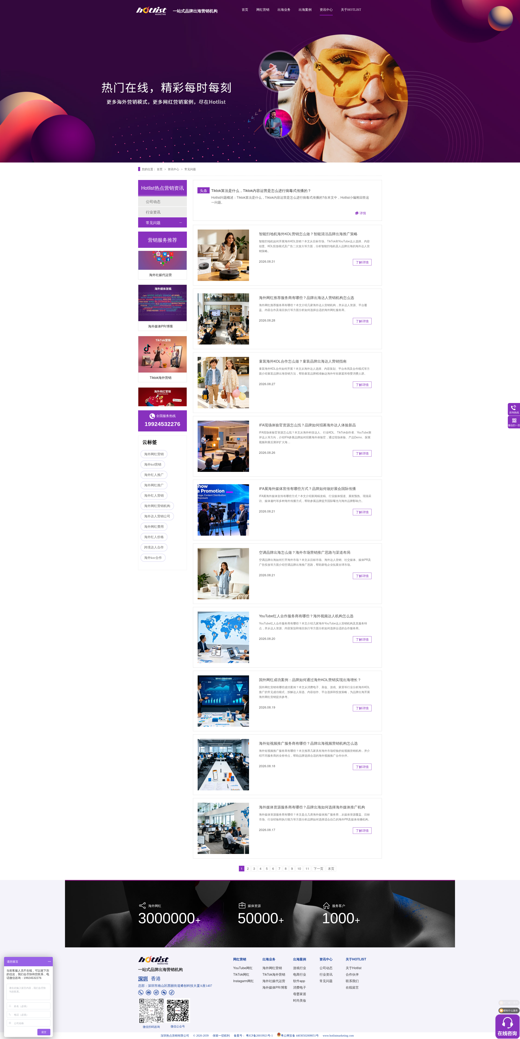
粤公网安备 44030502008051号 (300, 1035)
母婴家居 (299, 993)
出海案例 (305, 9)
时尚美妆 (299, 1000)
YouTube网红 (243, 967)
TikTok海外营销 (273, 974)
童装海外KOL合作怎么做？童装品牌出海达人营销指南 (303, 361)
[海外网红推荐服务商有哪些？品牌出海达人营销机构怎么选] (223, 319)
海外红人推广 (154, 475)
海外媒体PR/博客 (160, 307)
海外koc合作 (153, 557)
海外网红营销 (154, 454)
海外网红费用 (154, 526)
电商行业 (299, 974)
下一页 (318, 868)
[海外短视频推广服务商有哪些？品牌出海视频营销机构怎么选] (223, 764)
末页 (331, 868)
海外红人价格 (154, 537)
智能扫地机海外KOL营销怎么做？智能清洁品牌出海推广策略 (308, 233)
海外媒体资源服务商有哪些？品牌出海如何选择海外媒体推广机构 (312, 806)
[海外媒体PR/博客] (162, 284)
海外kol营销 (152, 464)
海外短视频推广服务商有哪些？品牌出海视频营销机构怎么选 (308, 743)
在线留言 (352, 987)
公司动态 (153, 201)
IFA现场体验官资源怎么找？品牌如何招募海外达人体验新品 (307, 424)
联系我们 (352, 980)
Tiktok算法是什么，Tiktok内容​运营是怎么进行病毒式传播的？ (261, 190)
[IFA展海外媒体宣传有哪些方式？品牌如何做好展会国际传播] (223, 510)
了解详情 (362, 262)
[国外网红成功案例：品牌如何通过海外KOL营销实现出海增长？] (223, 701)
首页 (245, 9)
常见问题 (190, 169)
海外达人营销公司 (157, 516)
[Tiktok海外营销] (162, 335)
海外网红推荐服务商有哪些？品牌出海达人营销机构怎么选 (306, 297)
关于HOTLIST (351, 9)
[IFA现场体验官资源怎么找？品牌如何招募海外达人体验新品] (223, 446)
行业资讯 (153, 212)
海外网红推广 (154, 485)
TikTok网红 (241, 974)
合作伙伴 (352, 974)
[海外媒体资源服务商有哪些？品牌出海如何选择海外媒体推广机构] (223, 828)
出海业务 (283, 9)
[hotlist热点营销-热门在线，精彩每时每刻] (260, 81)
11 (307, 868)
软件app (299, 980)
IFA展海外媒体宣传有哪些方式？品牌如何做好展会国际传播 (307, 488)
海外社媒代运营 (160, 255)
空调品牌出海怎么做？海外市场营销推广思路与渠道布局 (304, 552)
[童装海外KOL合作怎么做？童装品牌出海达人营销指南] (223, 382)
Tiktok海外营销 (160, 358)
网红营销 (262, 9)
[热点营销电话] (140, 993)
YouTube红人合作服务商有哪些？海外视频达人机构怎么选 (306, 615)
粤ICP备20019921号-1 (259, 1035)
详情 (363, 213)
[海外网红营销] (162, 386)
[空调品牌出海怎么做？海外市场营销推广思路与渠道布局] (223, 573)
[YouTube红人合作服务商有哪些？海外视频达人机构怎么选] (223, 637)
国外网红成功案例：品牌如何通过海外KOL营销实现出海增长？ (310, 679)
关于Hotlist (353, 967)
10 (299, 868)
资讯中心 (326, 9)
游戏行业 (299, 967)
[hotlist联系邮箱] (148, 993)
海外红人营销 (154, 495)
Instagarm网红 (243, 980)
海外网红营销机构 (157, 506)
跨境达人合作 (154, 547)
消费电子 (299, 987)
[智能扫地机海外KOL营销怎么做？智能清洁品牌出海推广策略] (223, 255)
